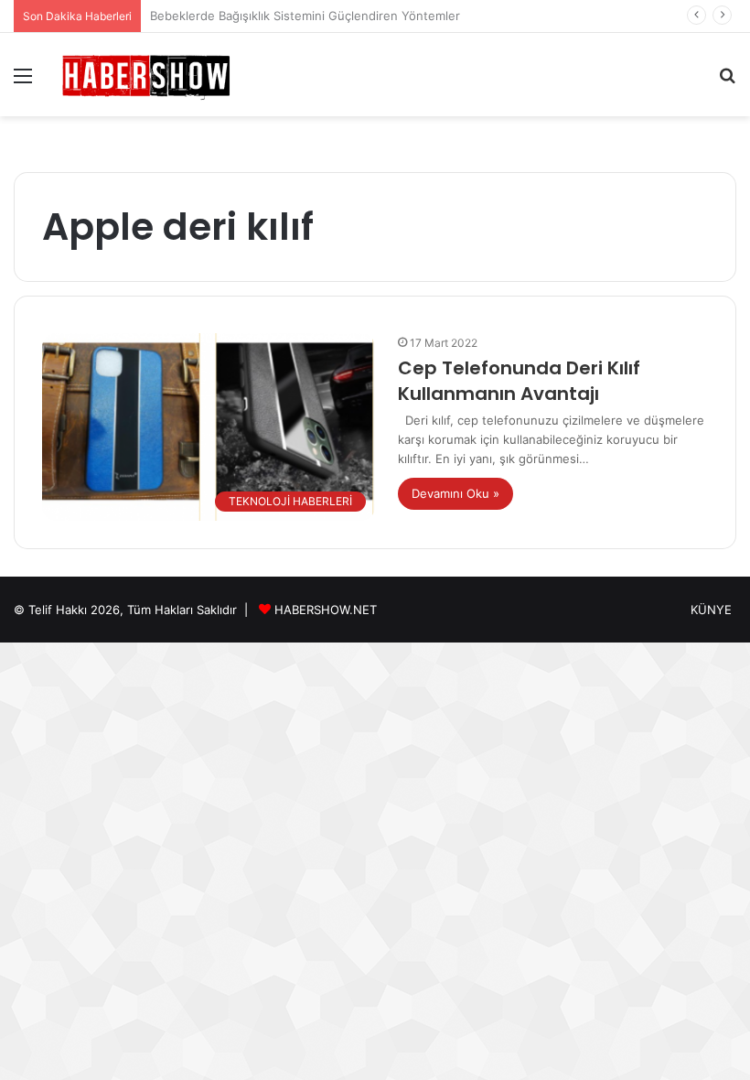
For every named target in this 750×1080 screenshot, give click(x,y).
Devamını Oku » (455, 493)
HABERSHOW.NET (325, 609)
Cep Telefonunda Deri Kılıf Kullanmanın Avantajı (519, 380)
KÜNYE (711, 609)
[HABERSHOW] (146, 74)
